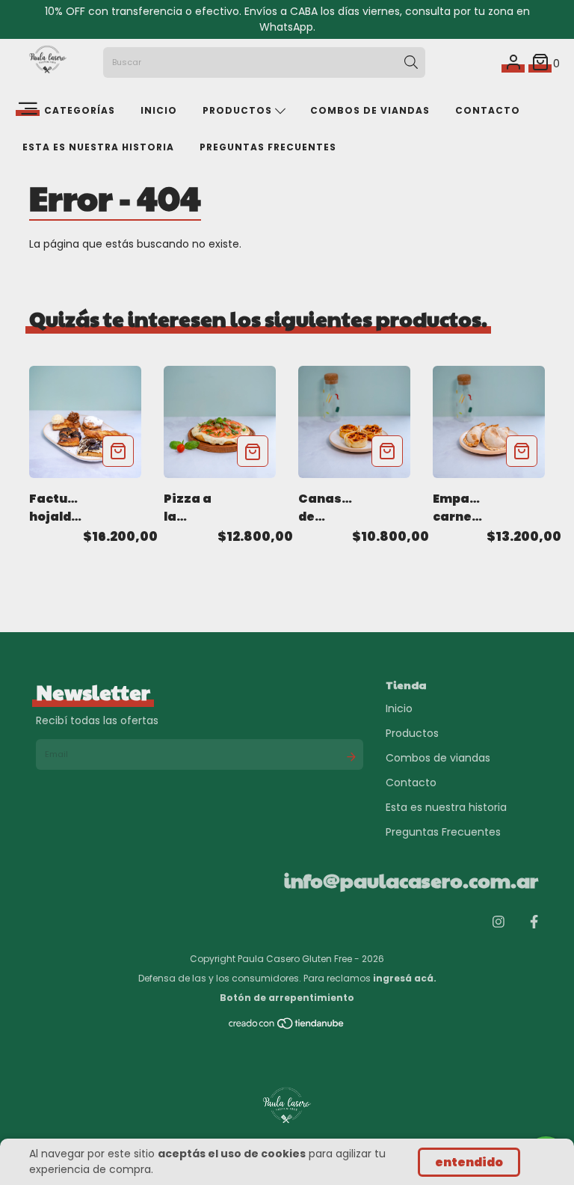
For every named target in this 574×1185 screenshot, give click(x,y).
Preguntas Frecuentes (268, 147)
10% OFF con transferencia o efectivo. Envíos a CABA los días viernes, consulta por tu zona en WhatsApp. (287, 19)
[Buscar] (411, 63)
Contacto (487, 110)
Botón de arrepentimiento (287, 997)
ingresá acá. (404, 978)
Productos (239, 110)
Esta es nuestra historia (98, 147)
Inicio (159, 110)
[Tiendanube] (287, 1026)
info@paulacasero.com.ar (411, 879)
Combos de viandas (370, 110)
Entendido (469, 1162)
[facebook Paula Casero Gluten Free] (534, 921)
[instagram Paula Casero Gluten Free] (498, 921)
